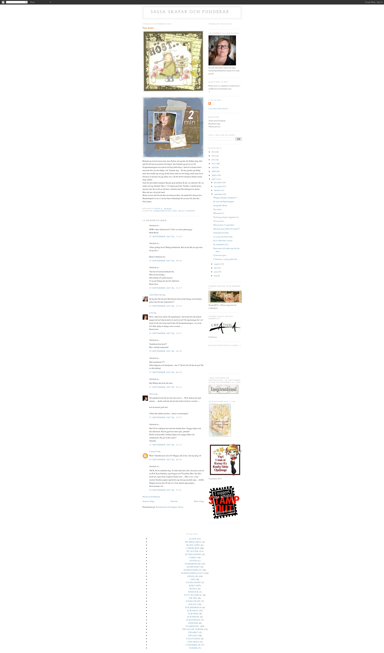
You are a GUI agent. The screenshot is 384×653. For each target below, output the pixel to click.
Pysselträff (193, 601)
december (218, 182)
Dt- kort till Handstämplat (223, 201)
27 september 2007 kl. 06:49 (165, 372)
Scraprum (193, 616)
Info (193, 579)
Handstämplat (192, 570)
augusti (217, 264)
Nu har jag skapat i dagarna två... (226, 217)
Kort (174, 211)
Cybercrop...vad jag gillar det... (225, 259)
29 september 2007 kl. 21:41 (165, 490)
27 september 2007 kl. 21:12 (165, 444)
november (218, 186)
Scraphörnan (193, 607)
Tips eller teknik (192, 629)
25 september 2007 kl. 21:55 (165, 306)
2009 (214, 171)
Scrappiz (193, 613)
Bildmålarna (193, 541)
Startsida (174, 501)
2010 (214, 167)
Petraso (152, 393)
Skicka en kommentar (151, 496)
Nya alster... (218, 209)
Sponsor (193, 623)
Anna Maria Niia (156, 294)
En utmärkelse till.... (221, 244)
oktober (217, 190)
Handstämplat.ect (162, 211)
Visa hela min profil (218, 109)
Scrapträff (193, 619)
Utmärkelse (193, 644)
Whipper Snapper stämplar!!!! (225, 197)
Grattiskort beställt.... (221, 232)
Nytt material (193, 595)
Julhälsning (193, 582)
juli (215, 267)
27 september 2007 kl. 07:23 (165, 387)
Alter (192, 538)
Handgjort (193, 566)
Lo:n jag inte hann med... (223, 236)
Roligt (181, 211)
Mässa (193, 588)
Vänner (193, 648)
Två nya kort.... (219, 221)
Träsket (193, 632)
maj (216, 275)
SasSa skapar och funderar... (192, 12)
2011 (214, 163)
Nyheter (193, 591)
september (218, 194)
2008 (214, 175)
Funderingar (193, 563)
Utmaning (193, 641)
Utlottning (193, 638)
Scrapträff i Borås (220, 205)
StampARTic (193, 626)
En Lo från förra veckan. (223, 240)
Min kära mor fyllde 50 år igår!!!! (226, 228)
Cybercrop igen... (220, 255)
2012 (214, 159)
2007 (214, 179)
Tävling (192, 635)
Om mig (193, 598)
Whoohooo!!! (218, 213)
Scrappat (190, 211)
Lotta (151, 312)
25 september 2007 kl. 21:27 (165, 288)
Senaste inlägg (148, 501)
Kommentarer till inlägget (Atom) (169, 507)
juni (216, 271)
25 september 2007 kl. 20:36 (165, 260)
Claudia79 (153, 451)
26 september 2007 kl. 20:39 (165, 351)
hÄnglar (192, 576)
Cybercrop (192, 548)
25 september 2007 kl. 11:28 (165, 236)
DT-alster (193, 551)
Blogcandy (193, 545)
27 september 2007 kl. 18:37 (165, 417)
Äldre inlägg (199, 501)
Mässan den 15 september (223, 225)
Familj (193, 557)
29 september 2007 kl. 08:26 (165, 459)
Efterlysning (193, 554)
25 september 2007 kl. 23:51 (165, 333)
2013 (214, 155)
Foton (193, 560)
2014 (214, 151)
